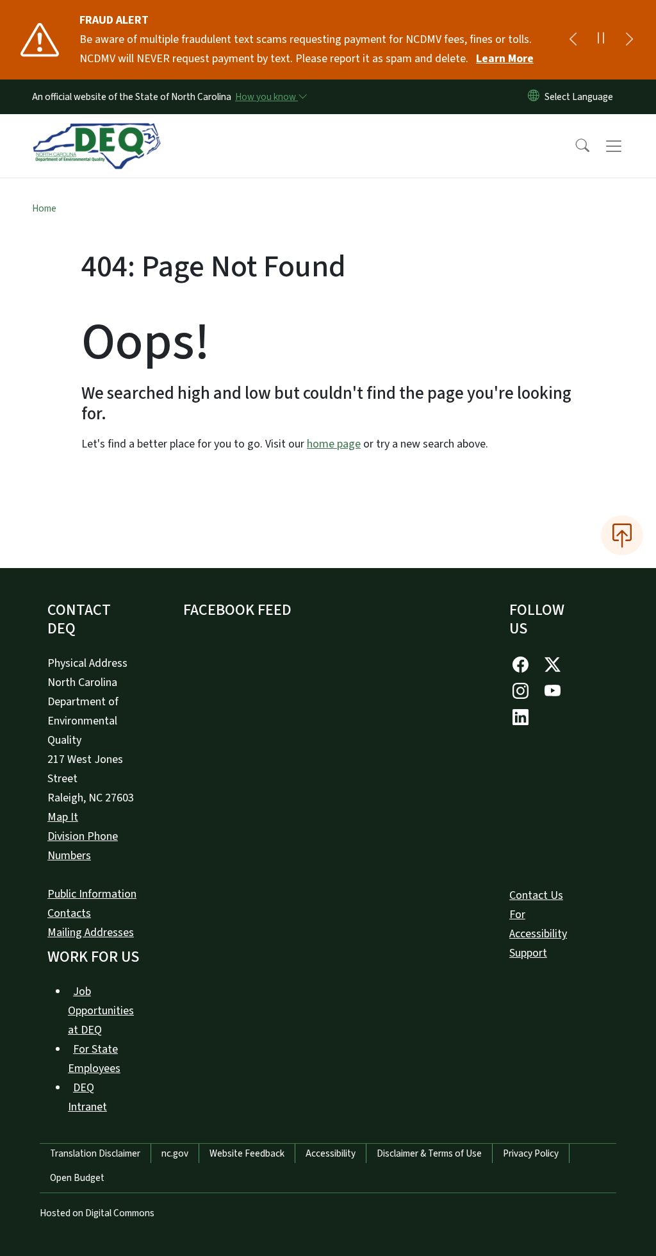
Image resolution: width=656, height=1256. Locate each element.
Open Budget (77, 1178)
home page (334, 444)
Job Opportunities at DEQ (101, 1011)
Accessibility (331, 1153)
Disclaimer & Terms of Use (429, 1153)
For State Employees (94, 1058)
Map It (62, 817)
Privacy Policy (531, 1153)
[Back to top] (622, 535)
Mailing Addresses (90, 933)
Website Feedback (246, 1153)
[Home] (96, 131)
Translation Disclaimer (95, 1153)
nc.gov (174, 1153)
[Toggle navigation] (626, 146)
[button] (574, 146)
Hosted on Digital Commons (97, 1213)
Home (44, 208)
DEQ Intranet (87, 1097)
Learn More (505, 59)
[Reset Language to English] (533, 96)
